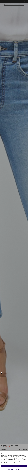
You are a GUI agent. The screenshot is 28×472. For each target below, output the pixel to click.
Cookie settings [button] (12, 462)
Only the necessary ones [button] (14, 469)
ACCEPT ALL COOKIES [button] (14, 466)
